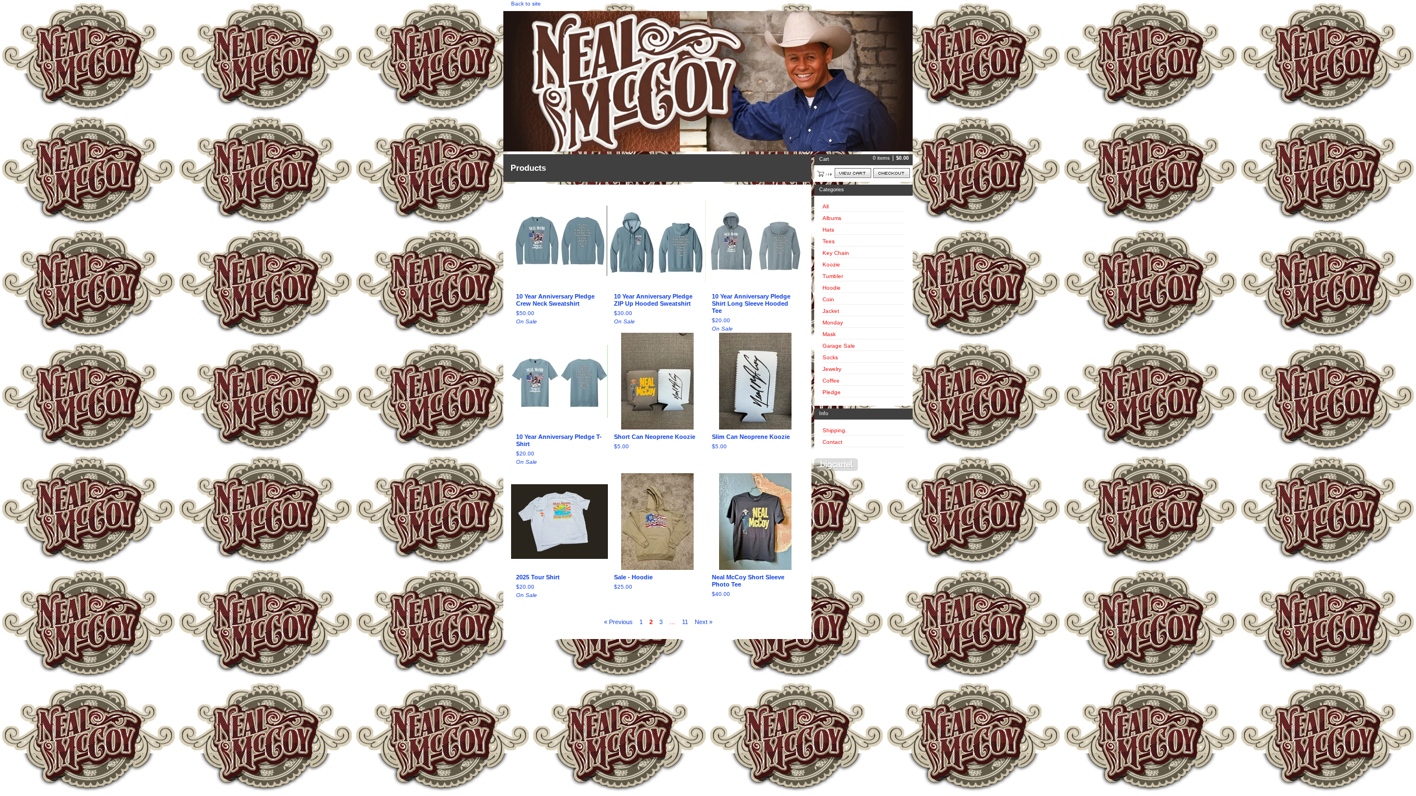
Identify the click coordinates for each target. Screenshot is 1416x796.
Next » (703, 622)
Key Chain (835, 253)
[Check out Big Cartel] (836, 464)
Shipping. (834, 430)
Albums (831, 218)
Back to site (526, 4)
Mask (829, 334)
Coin (828, 299)
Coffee (831, 381)
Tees (828, 241)
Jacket (830, 311)
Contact (832, 442)
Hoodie (831, 288)
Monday (832, 323)
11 (685, 622)
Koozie (831, 264)
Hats (828, 230)
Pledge (831, 392)
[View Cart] (853, 173)
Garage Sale (838, 346)
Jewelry (831, 369)
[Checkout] (891, 173)
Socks (830, 357)
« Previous (618, 622)
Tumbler (832, 276)
